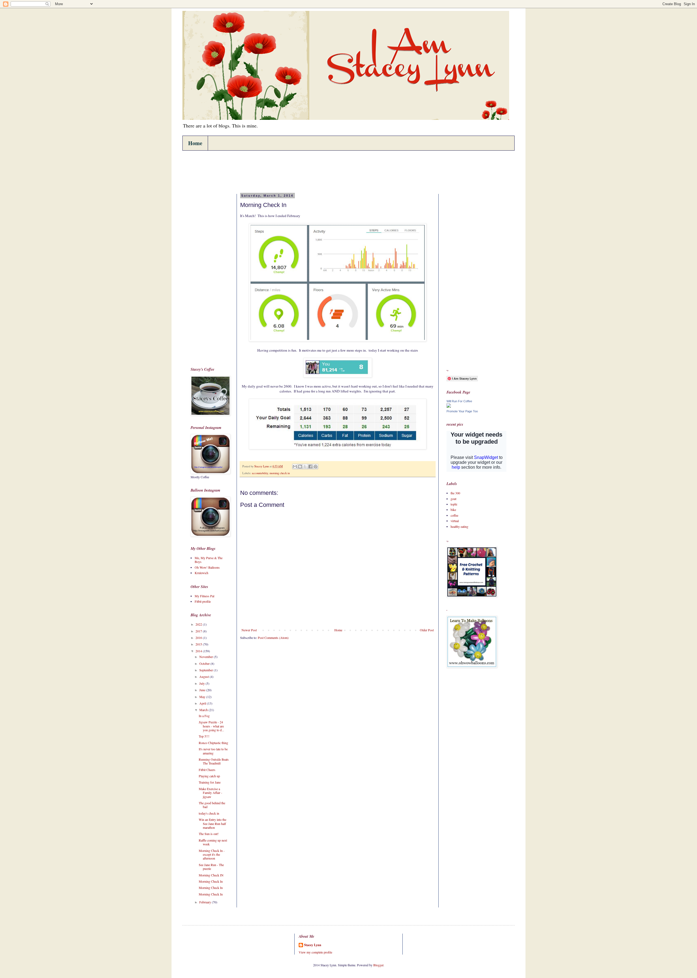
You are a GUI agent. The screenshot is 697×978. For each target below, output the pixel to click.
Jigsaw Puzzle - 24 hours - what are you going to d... (211, 726)
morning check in (280, 473)
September (206, 670)
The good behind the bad (212, 805)
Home (195, 143)
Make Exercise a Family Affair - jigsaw (210, 793)
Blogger (378, 965)
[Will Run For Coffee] (449, 406)
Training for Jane (210, 782)
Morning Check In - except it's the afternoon (212, 854)
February (205, 902)
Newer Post (249, 630)
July (202, 683)
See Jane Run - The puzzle (211, 867)
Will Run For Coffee (459, 401)
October (204, 663)
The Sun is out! (209, 833)
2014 (199, 651)
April (203, 703)
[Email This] (295, 466)
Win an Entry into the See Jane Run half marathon (212, 823)
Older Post (427, 630)
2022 (199, 624)
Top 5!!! (204, 736)
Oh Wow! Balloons (207, 567)
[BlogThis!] (300, 466)
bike (453, 509)
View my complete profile (315, 952)
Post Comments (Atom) (273, 637)
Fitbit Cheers (207, 769)
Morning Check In (211, 881)
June (202, 690)
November (206, 656)
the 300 (455, 493)
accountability (260, 473)
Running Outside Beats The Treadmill (214, 761)
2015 (199, 644)
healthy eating (459, 526)
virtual (455, 521)
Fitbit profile (203, 601)
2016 (199, 637)
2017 (199, 631)
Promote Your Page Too (462, 411)
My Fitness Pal (204, 596)
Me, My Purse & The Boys (208, 560)
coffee (454, 515)
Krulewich (201, 573)
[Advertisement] (290, 171)
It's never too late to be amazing (213, 751)
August (204, 676)
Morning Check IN (211, 875)
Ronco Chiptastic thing (213, 743)
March (204, 710)
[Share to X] (305, 466)
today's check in (209, 813)
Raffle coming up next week (213, 842)
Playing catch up (209, 776)
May (202, 696)
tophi (454, 504)
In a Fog (204, 716)
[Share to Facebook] (310, 466)
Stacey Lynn (312, 945)
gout (453, 498)
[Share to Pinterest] (315, 466)
